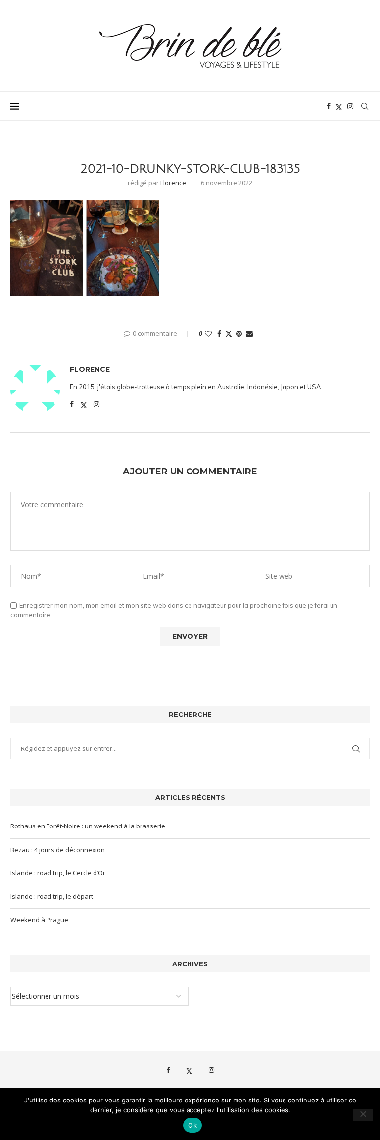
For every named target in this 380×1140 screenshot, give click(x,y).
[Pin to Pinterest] (239, 333)
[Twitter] (338, 106)
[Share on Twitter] (228, 333)
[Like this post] (208, 333)
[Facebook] (329, 106)
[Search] (365, 106)
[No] (363, 1115)
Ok (192, 1125)
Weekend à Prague (39, 919)
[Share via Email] (249, 333)
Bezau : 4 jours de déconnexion (57, 849)
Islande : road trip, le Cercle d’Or (57, 872)
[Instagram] (350, 106)
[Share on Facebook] (219, 333)
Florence (173, 182)
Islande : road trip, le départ (51, 896)
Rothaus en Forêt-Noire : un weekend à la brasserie (87, 826)
